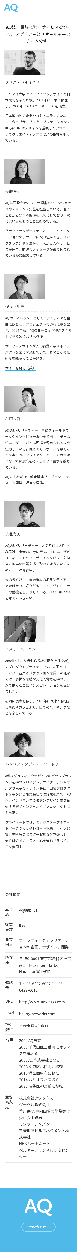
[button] (68, 7)
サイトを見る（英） (20, 367)
